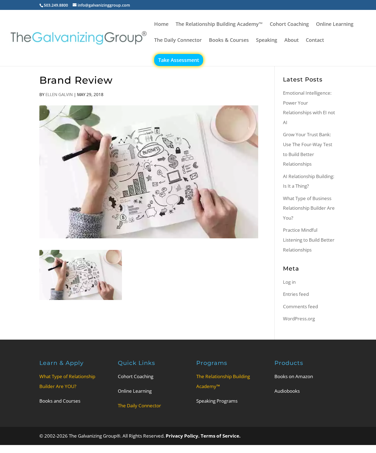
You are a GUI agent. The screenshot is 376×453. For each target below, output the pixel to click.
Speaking (266, 40)
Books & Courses (229, 40)
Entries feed (296, 294)
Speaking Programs (217, 401)
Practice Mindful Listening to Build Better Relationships (308, 240)
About (291, 40)
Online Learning (334, 24)
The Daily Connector (178, 40)
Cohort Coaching (289, 24)
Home (161, 24)
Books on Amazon (293, 376)
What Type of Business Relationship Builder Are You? (309, 208)
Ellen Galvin (59, 94)
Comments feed (300, 306)
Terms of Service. (221, 436)
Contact (315, 40)
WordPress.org (299, 318)
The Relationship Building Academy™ (219, 24)
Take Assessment (178, 60)
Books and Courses (59, 401)
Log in (289, 282)
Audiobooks (287, 391)
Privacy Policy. (183, 436)
